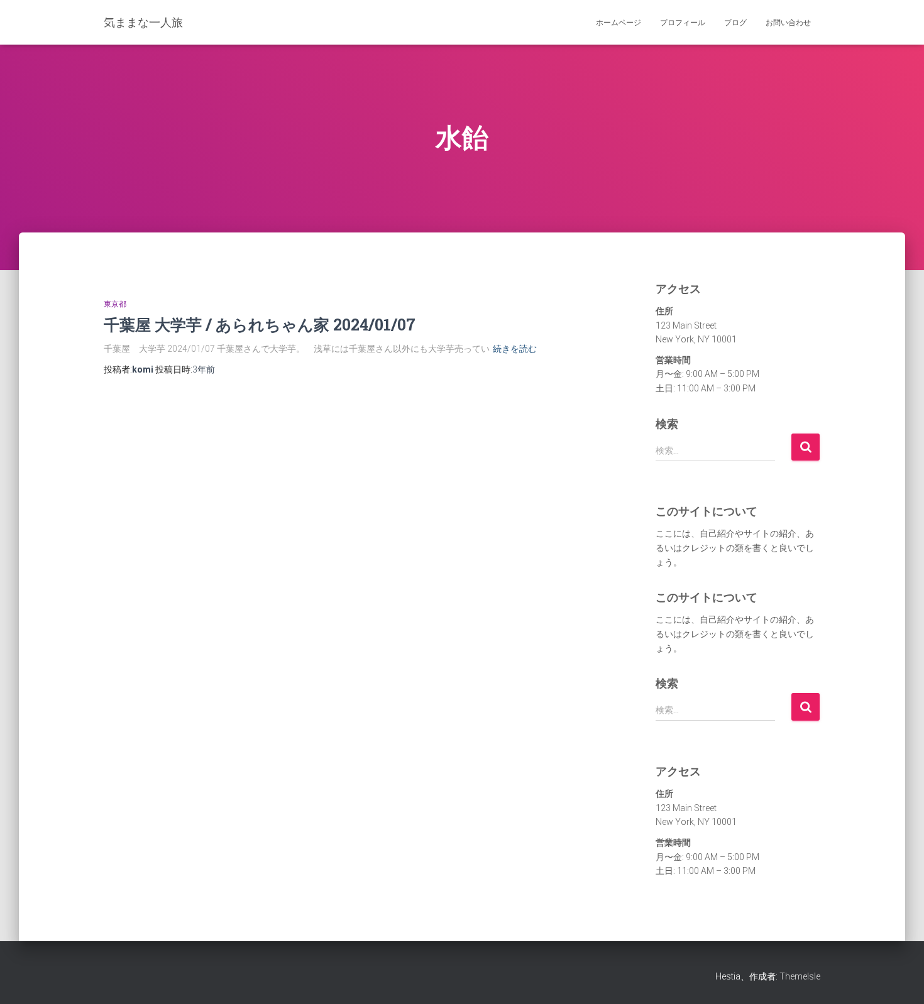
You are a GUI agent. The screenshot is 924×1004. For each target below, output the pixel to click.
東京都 (115, 304)
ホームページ (618, 22)
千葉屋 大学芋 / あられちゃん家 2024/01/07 (259, 324)
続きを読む (515, 349)
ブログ (735, 22)
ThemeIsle (799, 976)
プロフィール (682, 22)
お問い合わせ (788, 22)
